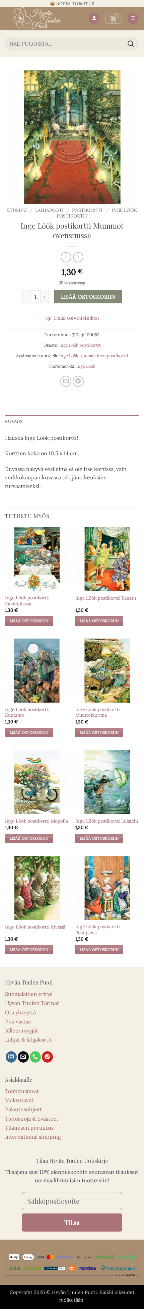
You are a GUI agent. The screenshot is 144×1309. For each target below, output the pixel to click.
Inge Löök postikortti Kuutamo (27, 712)
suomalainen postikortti (104, 356)
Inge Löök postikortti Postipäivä (97, 930)
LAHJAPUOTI (49, 210)
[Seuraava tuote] (66, 257)
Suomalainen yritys (28, 994)
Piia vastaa (18, 1021)
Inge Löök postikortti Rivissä (35, 927)
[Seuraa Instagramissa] (11, 1057)
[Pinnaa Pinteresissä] (78, 381)
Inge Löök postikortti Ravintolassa (27, 601)
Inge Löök (68, 356)
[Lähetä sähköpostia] (23, 1057)
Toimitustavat (22, 1091)
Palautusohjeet (23, 1109)
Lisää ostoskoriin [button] (29, 620)
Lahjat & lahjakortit (28, 1039)
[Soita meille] (35, 1057)
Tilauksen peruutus (29, 1127)
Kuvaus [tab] (14, 421)
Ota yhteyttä (20, 1012)
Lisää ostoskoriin (88, 296)
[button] (113, 18)
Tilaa (72, 1222)
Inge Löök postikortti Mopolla (36, 821)
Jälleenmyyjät (21, 1030)
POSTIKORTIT (87, 210)
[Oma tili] (94, 18)
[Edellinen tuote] (78, 257)
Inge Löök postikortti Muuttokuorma (97, 712)
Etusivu (17, 210)
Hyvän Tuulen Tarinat (32, 1003)
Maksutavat (19, 1100)
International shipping (33, 1136)
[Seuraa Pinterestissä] (47, 1057)
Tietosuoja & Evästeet (31, 1118)
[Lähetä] (131, 43)
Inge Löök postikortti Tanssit (105, 598)
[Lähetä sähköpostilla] (65, 381)
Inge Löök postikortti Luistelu (106, 821)
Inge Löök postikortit (80, 345)
